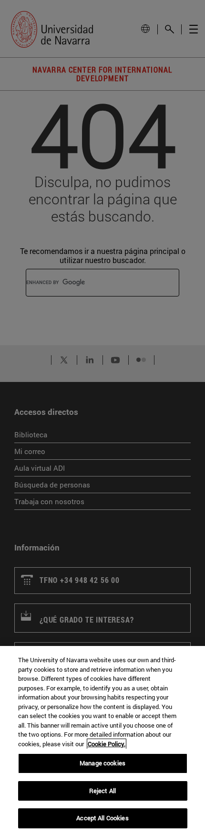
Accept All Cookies (102, 818)
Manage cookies (102, 763)
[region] (102, 741)
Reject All (102, 790)
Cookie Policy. (106, 744)
